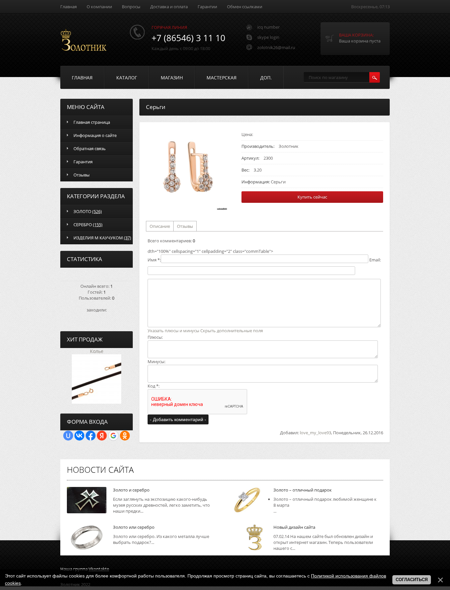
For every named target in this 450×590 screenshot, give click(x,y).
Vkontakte (99, 569)
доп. (266, 77)
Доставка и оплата (169, 7)
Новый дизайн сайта (294, 527)
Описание (160, 226)
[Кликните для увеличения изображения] (187, 170)
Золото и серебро (131, 490)
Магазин (172, 77)
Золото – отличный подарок (302, 490)
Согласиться (412, 579)
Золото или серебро (134, 527)
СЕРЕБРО (87, 225)
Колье (96, 351)
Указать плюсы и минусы (173, 331)
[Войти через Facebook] (91, 436)
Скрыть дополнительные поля (231, 331)
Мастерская (222, 77)
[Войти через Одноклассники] (125, 436)
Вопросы (131, 7)
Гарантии (207, 7)
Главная (68, 7)
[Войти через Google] (113, 435)
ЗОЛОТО (87, 211)
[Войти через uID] (68, 436)
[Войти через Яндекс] (102, 436)
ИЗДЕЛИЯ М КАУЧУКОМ (102, 238)
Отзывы (185, 226)
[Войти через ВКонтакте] (79, 436)
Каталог (126, 77)
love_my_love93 (315, 433)
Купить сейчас (312, 197)
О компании (99, 7)
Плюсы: (155, 337)
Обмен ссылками (244, 7)
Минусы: (156, 361)
